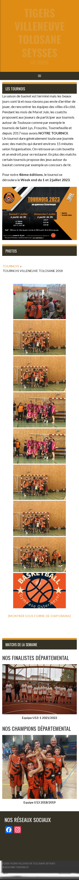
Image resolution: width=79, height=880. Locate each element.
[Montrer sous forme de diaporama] (39, 616)
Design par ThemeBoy (15, 867)
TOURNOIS (11, 266)
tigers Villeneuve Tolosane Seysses (39, 32)
